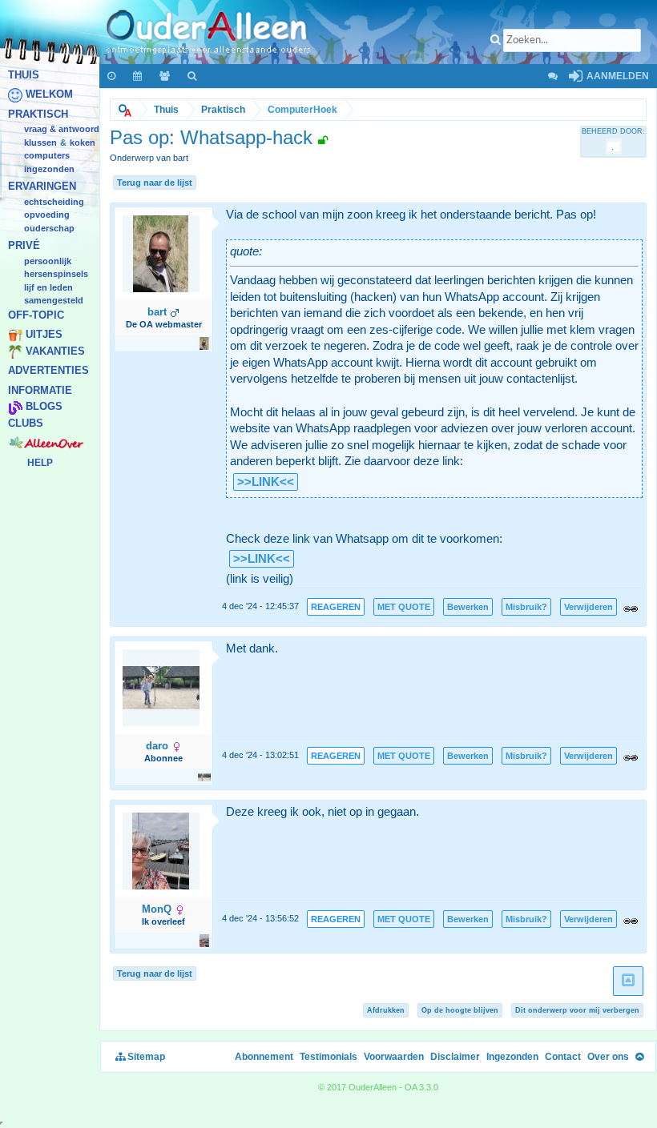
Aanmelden (616, 76)
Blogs (44, 407)
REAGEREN (336, 607)
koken (82, 142)
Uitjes (44, 335)
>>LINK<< (265, 482)
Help (40, 462)
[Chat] (552, 76)
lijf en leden (48, 287)
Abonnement (264, 1056)
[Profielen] (165, 76)
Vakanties (55, 351)
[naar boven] (628, 981)
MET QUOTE (403, 607)
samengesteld (53, 301)
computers (47, 156)
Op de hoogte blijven (459, 1010)
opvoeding (47, 215)
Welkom (49, 95)
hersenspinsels (56, 274)
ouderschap (49, 228)
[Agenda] (138, 76)
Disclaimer (455, 1056)
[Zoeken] (192, 76)
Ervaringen (42, 187)
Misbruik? (526, 607)
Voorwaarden (394, 1056)
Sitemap (145, 1056)
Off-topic (36, 315)
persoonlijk (47, 261)
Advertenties (48, 371)
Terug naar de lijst (154, 182)
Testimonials (328, 1056)
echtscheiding (54, 202)
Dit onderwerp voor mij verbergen (577, 1010)
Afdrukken (386, 1010)
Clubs (25, 423)
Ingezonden (49, 169)
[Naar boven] (639, 1057)
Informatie (40, 390)
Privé (24, 246)
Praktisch (38, 114)
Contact (563, 1056)
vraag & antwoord (61, 129)
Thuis (23, 75)
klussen (40, 142)
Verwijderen (588, 607)
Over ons (608, 1056)
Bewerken (468, 607)
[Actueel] (112, 76)
